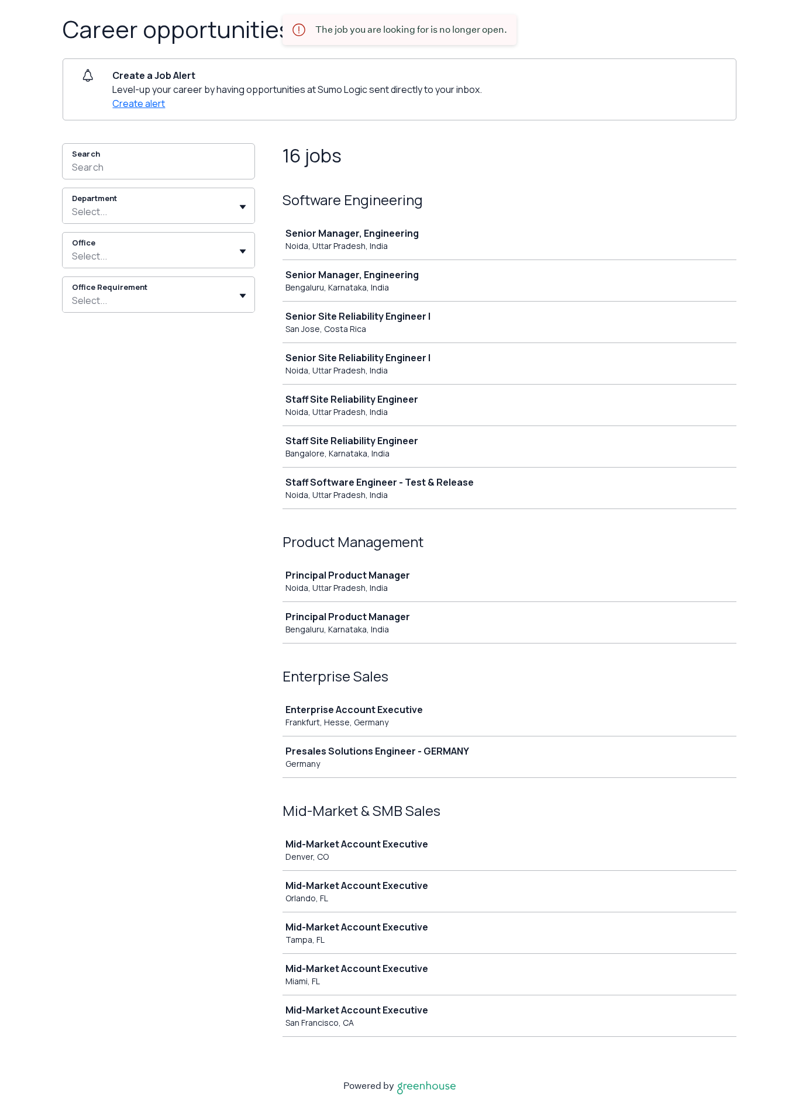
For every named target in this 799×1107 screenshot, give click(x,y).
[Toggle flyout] (243, 207)
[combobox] (73, 211)
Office (83, 242)
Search (86, 153)
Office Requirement (109, 287)
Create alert (138, 103)
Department (94, 198)
